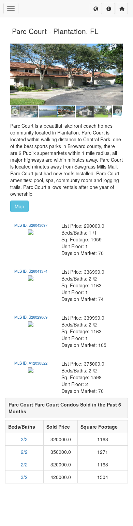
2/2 (24, 439)
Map (19, 206)
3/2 (24, 477)
